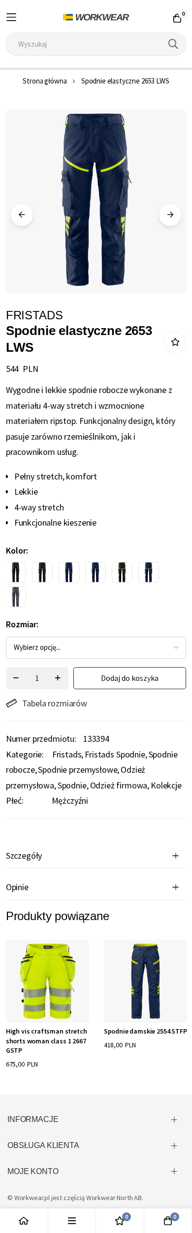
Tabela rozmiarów (54, 703)
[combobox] (96, 44)
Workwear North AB (114, 1197)
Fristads (67, 754)
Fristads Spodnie (115, 754)
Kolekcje (166, 785)
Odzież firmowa (119, 785)
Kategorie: (25, 754)
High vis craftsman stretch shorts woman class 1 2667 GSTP (46, 1041)
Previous (22, 215)
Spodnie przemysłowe (77, 769)
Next (170, 215)
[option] (16, 572)
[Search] (173, 44)
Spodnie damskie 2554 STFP (145, 1031)
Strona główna (44, 80)
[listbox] (87, 587)
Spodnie (72, 785)
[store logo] (96, 17)
